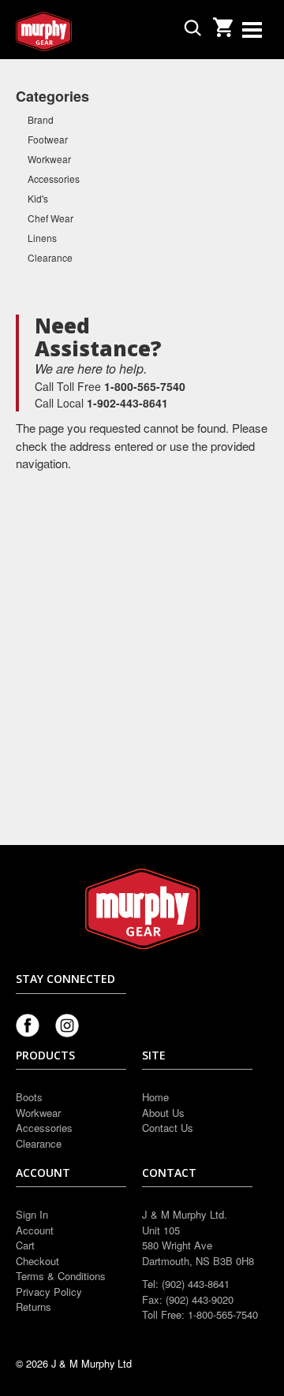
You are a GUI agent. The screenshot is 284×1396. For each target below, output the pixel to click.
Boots (29, 1096)
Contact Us (167, 1127)
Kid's (38, 198)
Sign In (32, 1214)
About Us (163, 1112)
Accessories (54, 178)
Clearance (50, 257)
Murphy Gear (83, 31)
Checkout (37, 1260)
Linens (42, 237)
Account (35, 1230)
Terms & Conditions (61, 1275)
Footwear (48, 139)
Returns (33, 1306)
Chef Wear (50, 218)
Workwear (49, 159)
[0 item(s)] (222, 22)
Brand (41, 119)
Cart (25, 1245)
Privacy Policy (49, 1291)
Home (155, 1096)
